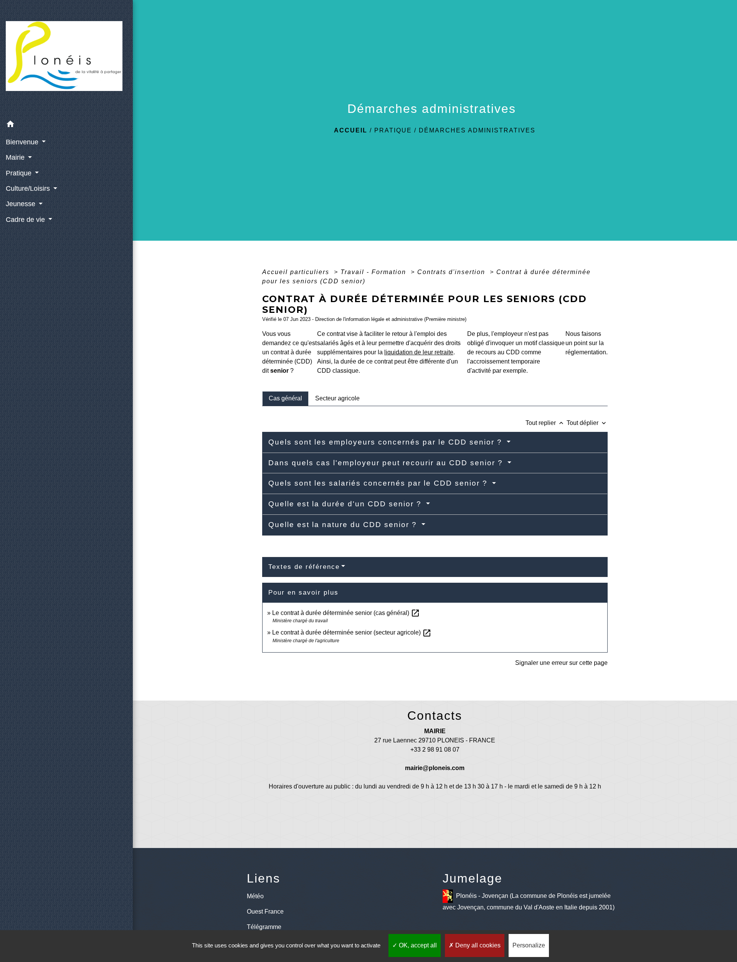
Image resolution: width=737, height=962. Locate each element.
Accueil (350, 130)
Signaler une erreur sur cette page (561, 663)
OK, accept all (417, 945)
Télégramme (264, 927)
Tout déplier (587, 423)
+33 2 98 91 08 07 (434, 749)
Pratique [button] (19, 173)
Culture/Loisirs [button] (29, 188)
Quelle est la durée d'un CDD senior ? (346, 504)
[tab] (285, 398)
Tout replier (545, 423)
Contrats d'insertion (452, 272)
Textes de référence (304, 566)
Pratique (393, 130)
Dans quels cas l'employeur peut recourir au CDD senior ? (387, 463)
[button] (66, 125)
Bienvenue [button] (23, 142)
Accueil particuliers (297, 272)
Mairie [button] (16, 157)
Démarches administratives (477, 130)
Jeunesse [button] (21, 204)
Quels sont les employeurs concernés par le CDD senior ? (386, 442)
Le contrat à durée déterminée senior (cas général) (346, 613)
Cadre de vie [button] (26, 219)
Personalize (528, 945)
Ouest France (265, 911)
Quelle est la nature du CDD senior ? (344, 525)
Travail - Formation (374, 272)
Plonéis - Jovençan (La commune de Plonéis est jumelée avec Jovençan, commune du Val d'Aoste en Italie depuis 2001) (529, 902)
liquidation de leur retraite (418, 352)
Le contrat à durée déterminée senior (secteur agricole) (351, 632)
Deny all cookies (477, 945)
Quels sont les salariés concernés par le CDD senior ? (379, 483)
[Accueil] (66, 58)
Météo (255, 896)
